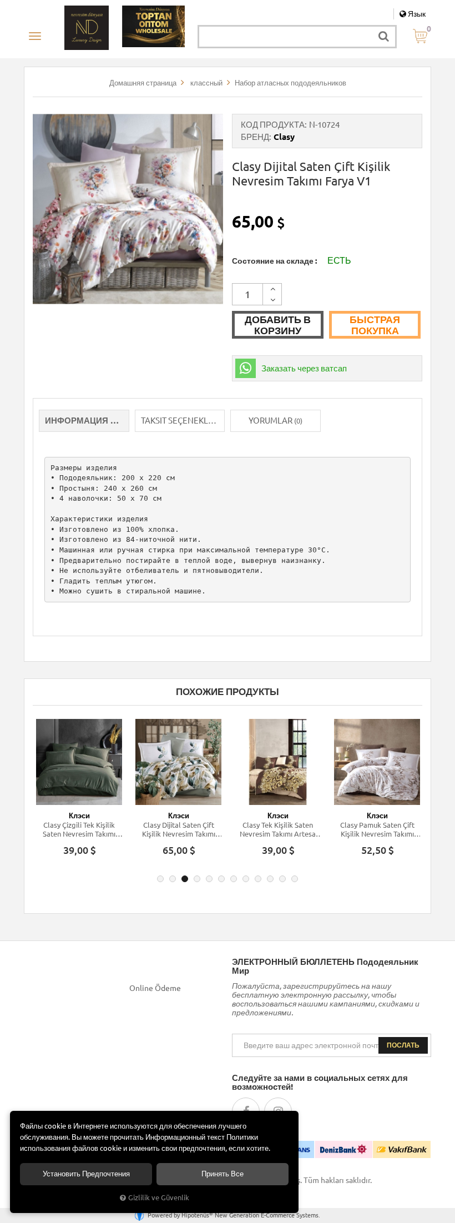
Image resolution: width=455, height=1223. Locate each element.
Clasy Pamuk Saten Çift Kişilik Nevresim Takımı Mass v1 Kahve (377, 829)
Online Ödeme (155, 988)
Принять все (222, 1174)
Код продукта (273, 124)
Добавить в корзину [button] (278, 325)
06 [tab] (221, 878)
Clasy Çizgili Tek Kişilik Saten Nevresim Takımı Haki (79, 829)
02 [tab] (172, 878)
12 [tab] (294, 878)
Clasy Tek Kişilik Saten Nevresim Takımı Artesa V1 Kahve (278, 829)
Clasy (284, 137)
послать (403, 1045)
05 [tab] (209, 878)
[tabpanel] (79, 792)
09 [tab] (258, 878)
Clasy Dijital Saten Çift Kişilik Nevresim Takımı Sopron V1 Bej (178, 829)
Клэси (79, 815)
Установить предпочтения (86, 1174)
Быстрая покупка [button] (375, 325)
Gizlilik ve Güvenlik (158, 1197)
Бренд (255, 137)
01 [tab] (160, 878)
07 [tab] (233, 878)
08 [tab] (245, 878)
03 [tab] (184, 878)
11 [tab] (282, 878)
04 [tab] (197, 878)
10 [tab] (270, 878)
